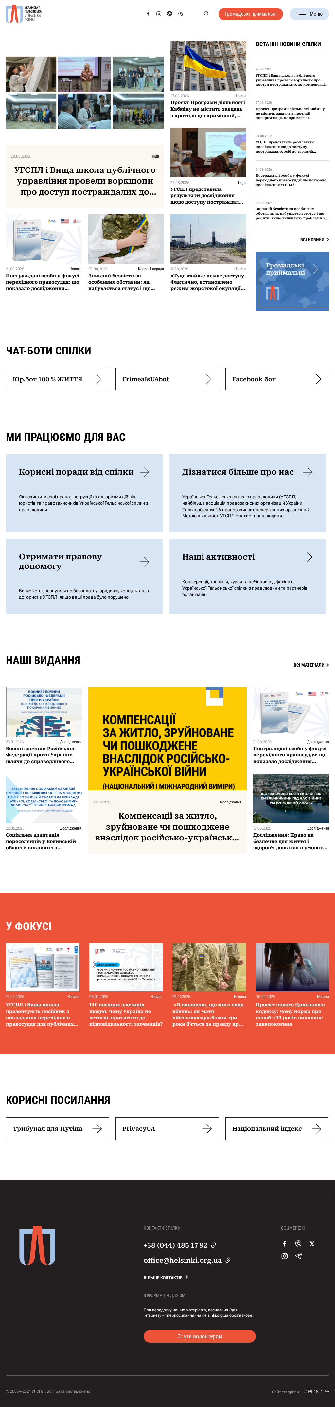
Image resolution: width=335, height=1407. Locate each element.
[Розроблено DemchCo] (316, 1391)
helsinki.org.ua (215, 1315)
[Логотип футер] (37, 1263)
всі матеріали (309, 665)
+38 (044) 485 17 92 (175, 1245)
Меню (316, 14)
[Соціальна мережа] (148, 14)
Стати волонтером (199, 1336)
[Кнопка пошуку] (206, 14)
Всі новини (312, 239)
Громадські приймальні (251, 14)
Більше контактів (163, 1277)
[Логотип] (24, 14)
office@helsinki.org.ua (183, 1260)
